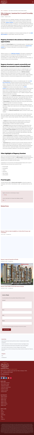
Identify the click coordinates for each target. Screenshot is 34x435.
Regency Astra (3, 405)
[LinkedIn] (6, 378)
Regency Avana (3, 399)
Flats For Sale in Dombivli (5, 382)
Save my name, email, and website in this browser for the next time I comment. (14, 326)
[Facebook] (1, 378)
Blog (1, 416)
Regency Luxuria (4, 402)
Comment (4, 300)
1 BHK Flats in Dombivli (5, 385)
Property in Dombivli (4, 390)
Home (2, 410)
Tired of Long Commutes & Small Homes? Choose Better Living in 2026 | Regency (15, 345)
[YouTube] (8, 378)
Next (3, 200)
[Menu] (32, 2)
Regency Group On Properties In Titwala (9, 259)
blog (2, 355)
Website (3, 320)
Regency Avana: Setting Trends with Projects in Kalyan (12, 286)
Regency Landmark (4, 403)
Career (2, 417)
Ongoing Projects (4, 391)
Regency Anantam (4, 396)
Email (3, 315)
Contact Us (3, 419)
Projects (2, 413)
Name (3, 309)
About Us (2, 411)
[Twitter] (4, 378)
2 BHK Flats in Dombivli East (6, 387)
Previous (5, 194)
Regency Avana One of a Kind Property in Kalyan (11, 192)
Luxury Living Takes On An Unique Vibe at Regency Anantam (13, 198)
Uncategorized (8, 234)
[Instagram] (11, 378)
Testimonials (3, 414)
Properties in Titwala (4, 388)
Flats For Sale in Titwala (5, 384)
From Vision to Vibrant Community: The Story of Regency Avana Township (14, 347)
